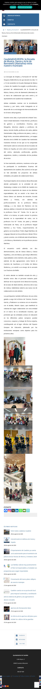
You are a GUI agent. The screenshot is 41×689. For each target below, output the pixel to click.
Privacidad (15, 676)
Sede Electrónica (14, 15)
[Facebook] (5, 510)
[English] (2, 686)
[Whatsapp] (20, 510)
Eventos (11, 20)
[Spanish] (7, 686)
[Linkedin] (16, 510)
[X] (13, 510)
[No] (39, 5)
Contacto (11, 24)
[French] (5, 686)
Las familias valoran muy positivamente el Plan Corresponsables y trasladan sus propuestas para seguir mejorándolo (20, 568)
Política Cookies (24, 676)
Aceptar (13, 7)
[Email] (24, 510)
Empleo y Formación (12, 30)
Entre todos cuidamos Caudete (21, 531)
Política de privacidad (24, 7)
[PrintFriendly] (28, 510)
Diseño (33, 676)
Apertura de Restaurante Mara (21, 608)
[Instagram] (9, 510)
